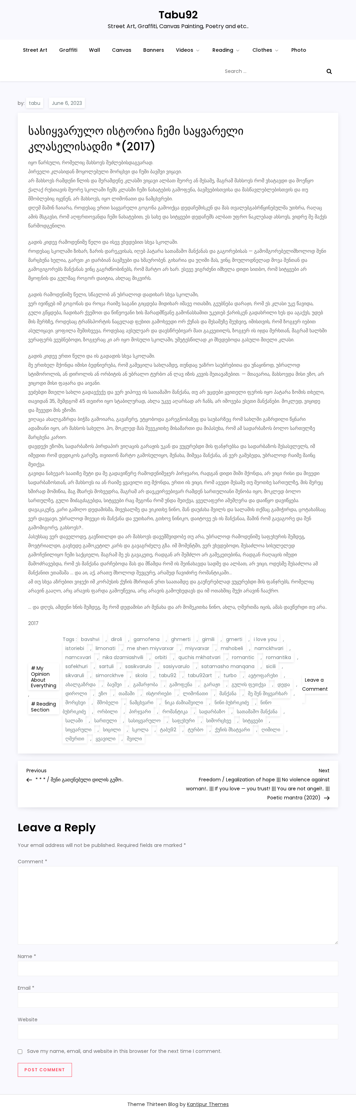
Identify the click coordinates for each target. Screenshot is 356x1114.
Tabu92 (178, 14)
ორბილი (107, 711)
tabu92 (167, 675)
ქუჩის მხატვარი (232, 729)
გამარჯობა (145, 684)
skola (141, 675)
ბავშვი (114, 684)
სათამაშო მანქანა (257, 711)
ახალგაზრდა (80, 684)
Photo (298, 50)
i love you (265, 639)
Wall (94, 50)
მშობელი (107, 702)
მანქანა (227, 693)
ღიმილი (270, 729)
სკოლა (140, 729)
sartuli (106, 666)
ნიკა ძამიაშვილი (184, 702)
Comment (32, 861)
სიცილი (112, 729)
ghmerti (181, 639)
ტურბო (195, 729)
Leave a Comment (315, 689)
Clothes (262, 50)
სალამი (74, 720)
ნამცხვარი (141, 702)
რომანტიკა (175, 711)
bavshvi (90, 639)
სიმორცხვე (218, 720)
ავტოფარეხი (263, 675)
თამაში (127, 693)
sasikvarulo (138, 666)
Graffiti (68, 50)
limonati (105, 648)
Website (28, 1019)
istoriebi (74, 648)
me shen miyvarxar (150, 648)
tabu (34, 103)
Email (26, 987)
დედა (283, 684)
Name (27, 956)
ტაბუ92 (168, 729)
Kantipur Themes (208, 1104)
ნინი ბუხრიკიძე (232, 702)
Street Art (35, 50)
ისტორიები (158, 693)
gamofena (147, 639)
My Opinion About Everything (43, 677)
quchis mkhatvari (199, 657)
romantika (278, 657)
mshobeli (232, 648)
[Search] (329, 71)
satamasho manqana (227, 666)
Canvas (121, 50)
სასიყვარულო (144, 720)
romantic (243, 657)
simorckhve (110, 675)
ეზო (102, 693)
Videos (184, 50)
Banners (153, 50)
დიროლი (76, 693)
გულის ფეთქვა (249, 684)
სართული (105, 720)
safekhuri (76, 666)
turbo (230, 675)
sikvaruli (74, 675)
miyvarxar (197, 648)
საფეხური (183, 720)
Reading (222, 50)
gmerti (234, 639)
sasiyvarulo (176, 666)
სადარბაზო (212, 711)
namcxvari (78, 657)
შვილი (134, 738)
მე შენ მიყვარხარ (268, 693)
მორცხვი (75, 702)
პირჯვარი (140, 711)
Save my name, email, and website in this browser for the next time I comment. (124, 1051)
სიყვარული (78, 729)
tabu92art (200, 675)
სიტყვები (253, 720)
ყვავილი (105, 738)
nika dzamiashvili (123, 657)
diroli (116, 639)
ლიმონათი (195, 693)
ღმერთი (74, 738)
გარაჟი (212, 684)
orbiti (161, 657)
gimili (208, 639)
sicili (271, 666)
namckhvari (268, 648)
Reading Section (43, 706)
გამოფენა (180, 684)
